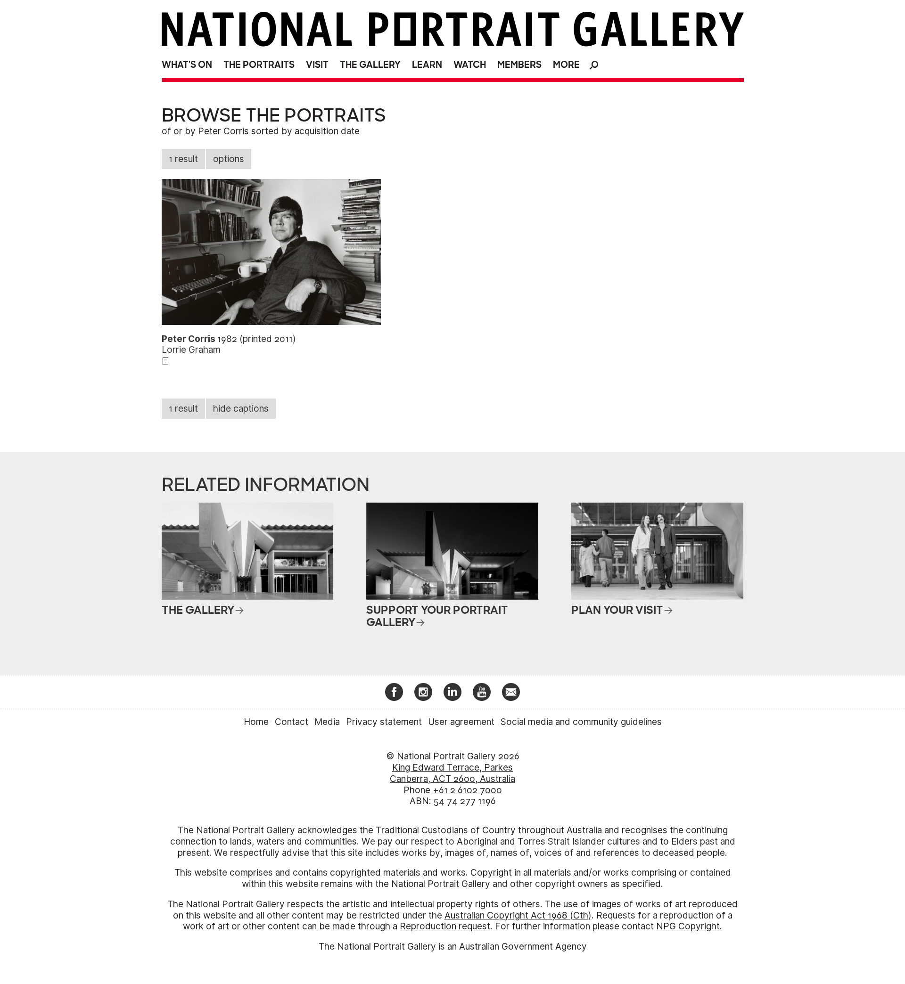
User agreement (461, 721)
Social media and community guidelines (581, 721)
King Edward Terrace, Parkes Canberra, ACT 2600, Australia (452, 773)
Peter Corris (223, 131)
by (190, 131)
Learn (427, 65)
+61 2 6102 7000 (467, 790)
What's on (187, 65)
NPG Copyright (688, 926)
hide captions (241, 408)
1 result (183, 159)
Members (519, 65)
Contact (291, 721)
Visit (317, 65)
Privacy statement (384, 721)
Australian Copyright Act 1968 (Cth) (518, 915)
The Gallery (370, 65)
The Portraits (259, 65)
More (566, 65)
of (166, 131)
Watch (469, 65)
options (228, 159)
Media (327, 721)
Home (256, 721)
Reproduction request (445, 926)
